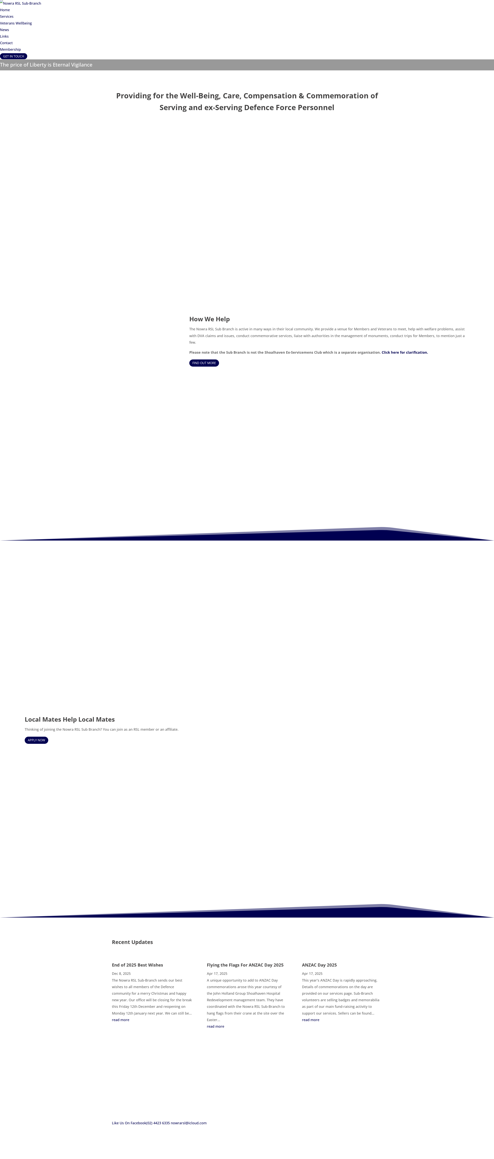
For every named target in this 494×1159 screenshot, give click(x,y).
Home (5, 10)
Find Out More (204, 363)
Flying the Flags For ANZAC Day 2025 (245, 965)
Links (4, 36)
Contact (6, 42)
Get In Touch (13, 56)
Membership (10, 49)
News (4, 29)
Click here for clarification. (405, 352)
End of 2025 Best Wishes (137, 965)
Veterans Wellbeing (16, 23)
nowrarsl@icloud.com (189, 1123)
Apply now (36, 740)
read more (120, 1019)
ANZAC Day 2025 (319, 965)
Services (7, 16)
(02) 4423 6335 (158, 1123)
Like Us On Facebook (129, 1123)
